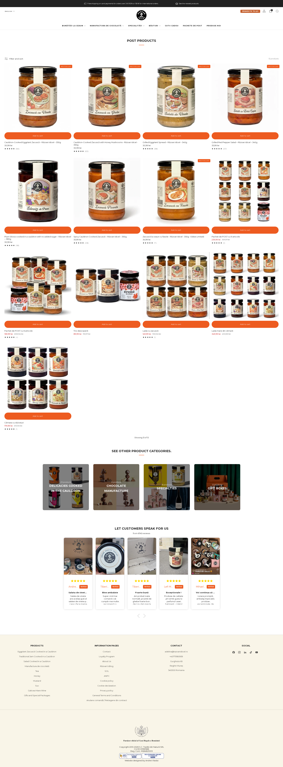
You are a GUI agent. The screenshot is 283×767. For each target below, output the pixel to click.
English (8, 11)
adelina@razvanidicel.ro (176, 651)
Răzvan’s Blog (106, 666)
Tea (37, 671)
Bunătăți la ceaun (72, 26)
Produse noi (214, 26)
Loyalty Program (107, 656)
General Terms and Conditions (106, 695)
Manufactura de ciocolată (105, 26)
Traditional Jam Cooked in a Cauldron (37, 656)
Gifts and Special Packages (37, 695)
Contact (107, 651)
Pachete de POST (192, 26)
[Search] (277, 11)
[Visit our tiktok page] (251, 652)
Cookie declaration (106, 685)
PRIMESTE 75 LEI (250, 11)
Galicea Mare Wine (37, 690)
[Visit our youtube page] (256, 652)
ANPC (107, 676)
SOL (107, 671)
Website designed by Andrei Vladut (141, 760)
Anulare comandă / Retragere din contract (107, 700)
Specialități (135, 26)
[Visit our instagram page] (239, 652)
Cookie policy (106, 681)
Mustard (37, 681)
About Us (106, 661)
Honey (37, 676)
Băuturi (153, 26)
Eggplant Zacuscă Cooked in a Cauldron (37, 651)
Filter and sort (16, 58)
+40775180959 (176, 656)
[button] (139, 616)
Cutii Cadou (171, 26)
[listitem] (121, 3)
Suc (37, 685)
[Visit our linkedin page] (245, 652)
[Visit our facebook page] (233, 652)
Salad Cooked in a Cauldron (37, 661)
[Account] (264, 11)
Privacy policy (106, 690)
